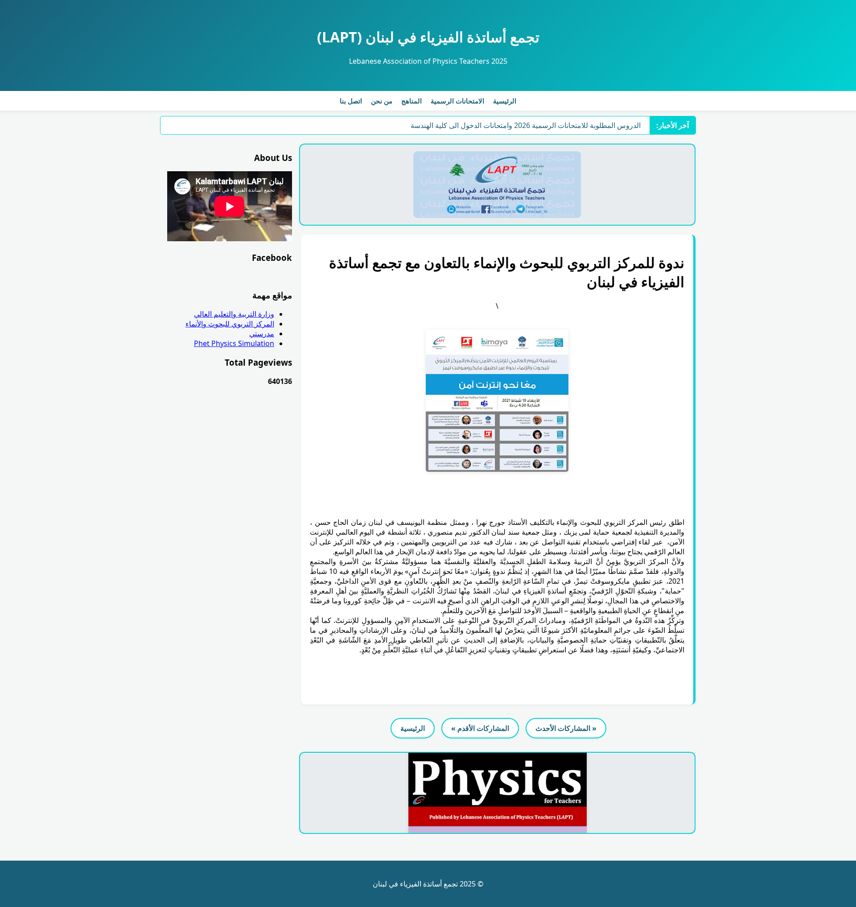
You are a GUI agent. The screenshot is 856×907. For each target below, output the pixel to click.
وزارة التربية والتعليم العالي (234, 314)
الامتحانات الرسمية (457, 100)
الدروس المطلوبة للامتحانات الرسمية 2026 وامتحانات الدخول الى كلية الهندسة (526, 125)
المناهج (411, 100)
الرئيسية (504, 100)
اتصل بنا (351, 100)
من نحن (381, 100)
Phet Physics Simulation (234, 343)
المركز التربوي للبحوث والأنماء (229, 324)
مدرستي (261, 333)
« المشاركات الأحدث (566, 728)
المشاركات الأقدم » (480, 728)
